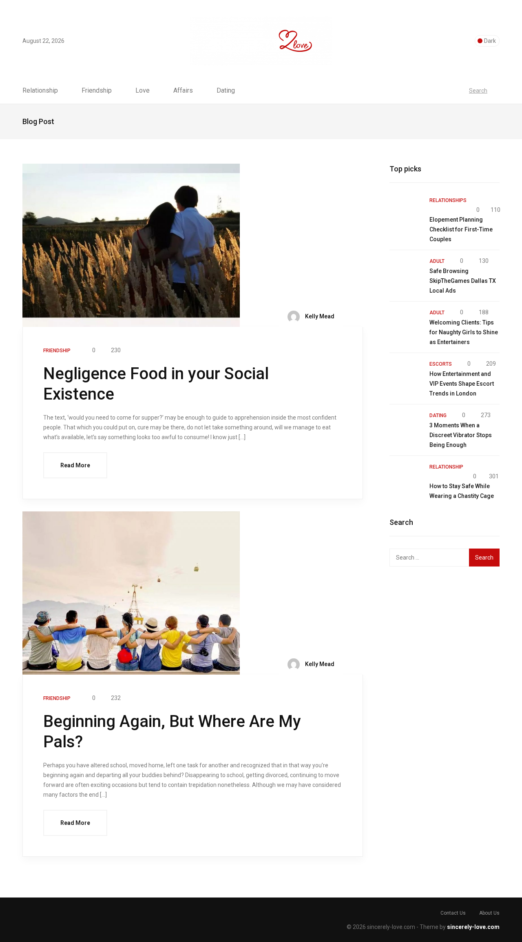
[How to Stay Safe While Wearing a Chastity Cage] (405, 477)
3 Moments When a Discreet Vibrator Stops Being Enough (460, 435)
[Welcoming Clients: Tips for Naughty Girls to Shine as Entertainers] (405, 323)
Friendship (97, 90)
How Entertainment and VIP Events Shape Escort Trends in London (461, 384)
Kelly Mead (319, 316)
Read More (75, 465)
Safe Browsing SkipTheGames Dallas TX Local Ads (462, 281)
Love (142, 90)
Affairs (183, 90)
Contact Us (453, 913)
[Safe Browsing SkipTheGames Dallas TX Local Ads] (405, 272)
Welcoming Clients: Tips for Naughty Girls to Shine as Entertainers (463, 332)
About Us (489, 913)
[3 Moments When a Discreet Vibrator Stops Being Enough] (405, 426)
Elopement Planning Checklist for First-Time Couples (461, 229)
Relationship (40, 90)
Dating (226, 90)
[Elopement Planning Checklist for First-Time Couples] (405, 211)
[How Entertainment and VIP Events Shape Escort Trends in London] (405, 375)
